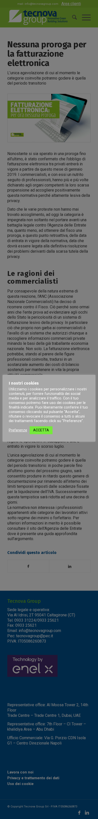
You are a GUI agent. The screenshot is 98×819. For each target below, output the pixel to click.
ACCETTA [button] (41, 430)
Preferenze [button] (18, 430)
